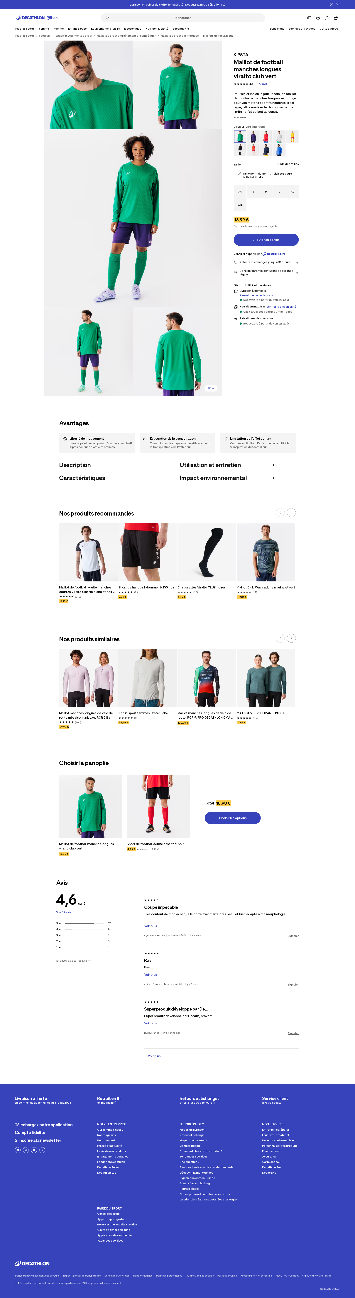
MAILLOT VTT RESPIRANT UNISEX (260, 713)
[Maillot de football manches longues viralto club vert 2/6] (88, 85)
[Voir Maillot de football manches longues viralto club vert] (90, 806)
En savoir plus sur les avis (71, 960)
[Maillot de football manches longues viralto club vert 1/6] (177, 85)
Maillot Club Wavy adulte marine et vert (266, 587)
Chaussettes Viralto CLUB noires (202, 587)
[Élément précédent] (280, 512)
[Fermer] (337, 4)
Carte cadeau (329, 28)
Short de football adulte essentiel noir (155, 844)
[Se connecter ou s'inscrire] (326, 17)
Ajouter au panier (266, 240)
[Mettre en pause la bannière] (331, 4)
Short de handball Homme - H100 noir (146, 587)
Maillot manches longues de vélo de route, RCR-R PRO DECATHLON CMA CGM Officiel (205, 715)
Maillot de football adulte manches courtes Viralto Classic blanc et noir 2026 (86, 590)
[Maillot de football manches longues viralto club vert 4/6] (88, 351)
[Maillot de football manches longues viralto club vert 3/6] (133, 218)
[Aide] (318, 17)
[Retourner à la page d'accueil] (38, 18)
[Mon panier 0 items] (335, 17)
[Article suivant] (291, 512)
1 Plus (211, 388)
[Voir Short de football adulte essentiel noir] (158, 806)
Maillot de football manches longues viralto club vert (87, 846)
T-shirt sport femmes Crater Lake (143, 713)
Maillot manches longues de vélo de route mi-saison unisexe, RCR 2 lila (86, 715)
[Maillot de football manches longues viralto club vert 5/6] (177, 351)
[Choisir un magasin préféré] (309, 17)
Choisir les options (233, 818)
